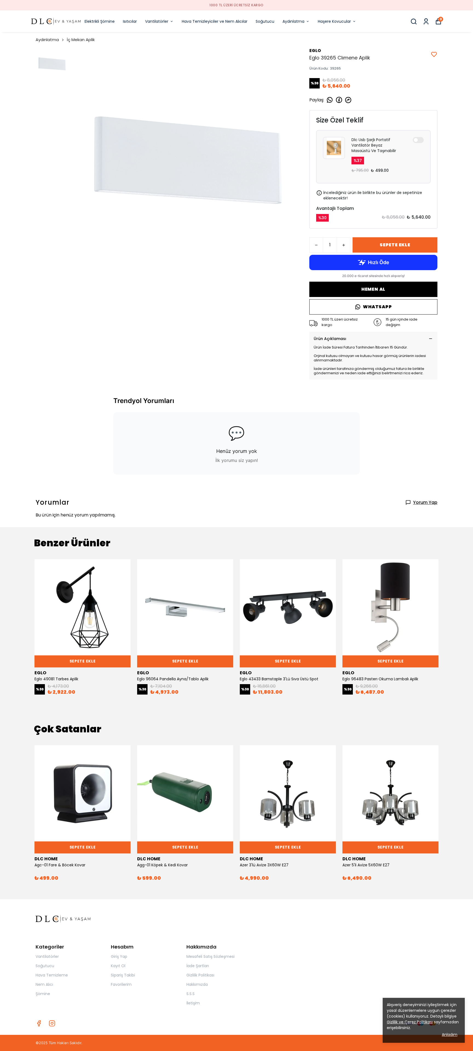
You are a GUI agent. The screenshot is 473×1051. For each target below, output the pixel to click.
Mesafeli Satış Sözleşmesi (210, 956)
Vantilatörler (156, 21)
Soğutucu (265, 21)
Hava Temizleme (52, 975)
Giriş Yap (119, 956)
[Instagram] (52, 1023)
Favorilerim (121, 984)
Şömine (43, 993)
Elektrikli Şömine (100, 21)
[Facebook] (39, 1023)
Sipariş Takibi (123, 975)
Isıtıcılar (130, 21)
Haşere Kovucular (334, 21)
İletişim (193, 1003)
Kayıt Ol (118, 966)
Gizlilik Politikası (200, 975)
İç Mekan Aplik (81, 39)
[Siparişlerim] (426, 21)
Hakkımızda (197, 984)
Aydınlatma (293, 21)
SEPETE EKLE (395, 245)
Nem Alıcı (44, 984)
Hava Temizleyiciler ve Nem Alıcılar (214, 21)
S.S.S (190, 993)
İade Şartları (197, 966)
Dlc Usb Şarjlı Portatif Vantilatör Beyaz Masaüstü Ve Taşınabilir (373, 145)
